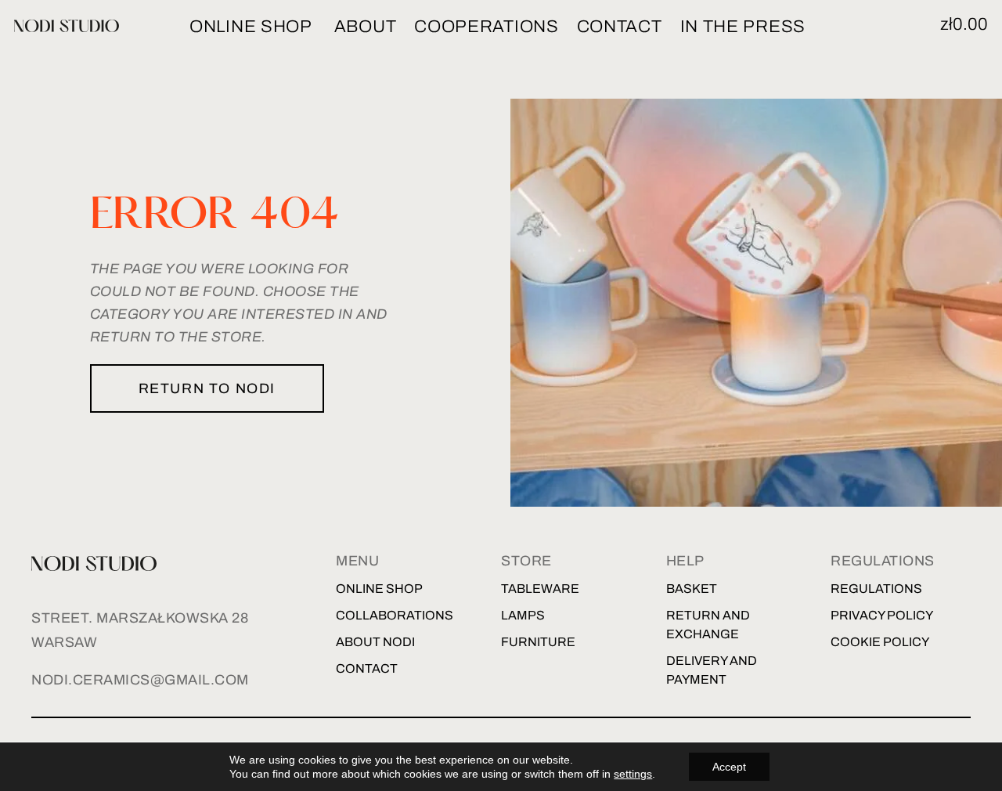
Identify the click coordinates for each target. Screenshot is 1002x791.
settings (633, 774)
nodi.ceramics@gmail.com (140, 680)
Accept (729, 766)
